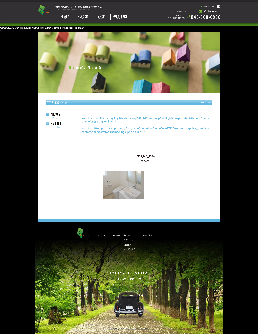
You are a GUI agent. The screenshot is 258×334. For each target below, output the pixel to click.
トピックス (100, 235)
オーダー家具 (120, 16)
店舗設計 (101, 16)
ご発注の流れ (146, 235)
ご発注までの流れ (209, 6)
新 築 (127, 235)
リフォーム (83, 16)
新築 (65, 16)
